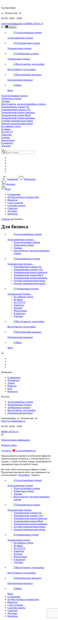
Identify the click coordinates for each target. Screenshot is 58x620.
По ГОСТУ (7, 132)
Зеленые (5, 137)
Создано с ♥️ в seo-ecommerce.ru (18, 450)
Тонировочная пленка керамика (18, 118)
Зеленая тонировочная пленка (17, 123)
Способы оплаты (16, 205)
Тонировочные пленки (19, 404)
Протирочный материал (20, 413)
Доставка (12, 211)
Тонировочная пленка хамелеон (18, 112)
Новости (12, 385)
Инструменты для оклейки (21, 410)
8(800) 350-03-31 (34, 23)
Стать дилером (15, 202)
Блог (9, 388)
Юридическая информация (15, 440)
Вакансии (12, 200)
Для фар (5, 101)
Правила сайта (9, 445)
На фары (5, 129)
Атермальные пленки (18, 407)
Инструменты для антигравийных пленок (23, 104)
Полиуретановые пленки (14, 95)
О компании (13, 194)
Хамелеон (6, 134)
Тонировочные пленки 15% (15, 109)
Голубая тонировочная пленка (17, 120)
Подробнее (24, 475)
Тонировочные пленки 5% (15, 106)
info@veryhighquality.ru (13, 23)
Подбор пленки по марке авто (23, 197)
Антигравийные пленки (20, 402)
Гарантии (12, 208)
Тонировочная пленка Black (16, 115)
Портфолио (13, 380)
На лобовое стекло (11, 126)
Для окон (6, 145)
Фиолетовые (8, 140)
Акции (11, 383)
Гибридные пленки (11, 98)
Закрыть (35, 475)
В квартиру (7, 143)
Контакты (12, 213)
